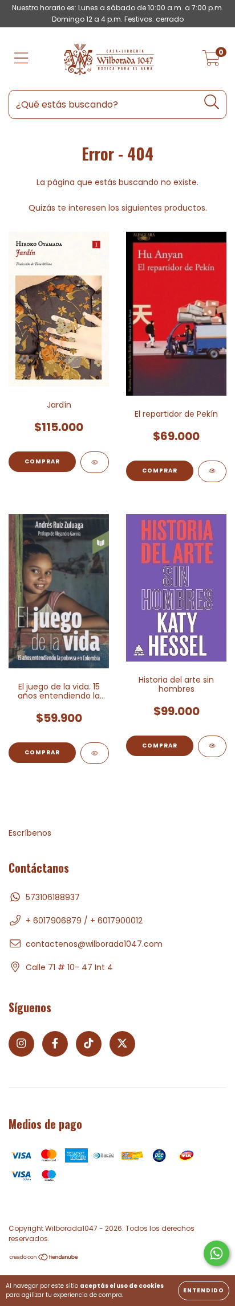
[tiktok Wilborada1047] (89, 1044)
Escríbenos (30, 833)
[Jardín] (94, 462)
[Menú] (21, 59)
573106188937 (53, 897)
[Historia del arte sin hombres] (212, 746)
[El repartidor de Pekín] (212, 471)
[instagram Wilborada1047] (21, 1044)
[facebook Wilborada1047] (55, 1044)
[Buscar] (211, 102)
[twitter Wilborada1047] (122, 1044)
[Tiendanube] (44, 1258)
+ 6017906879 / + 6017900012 (84, 920)
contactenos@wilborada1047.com (94, 944)
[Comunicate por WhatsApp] (216, 1253)
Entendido (203, 1290)
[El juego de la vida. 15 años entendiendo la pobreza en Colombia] (94, 753)
